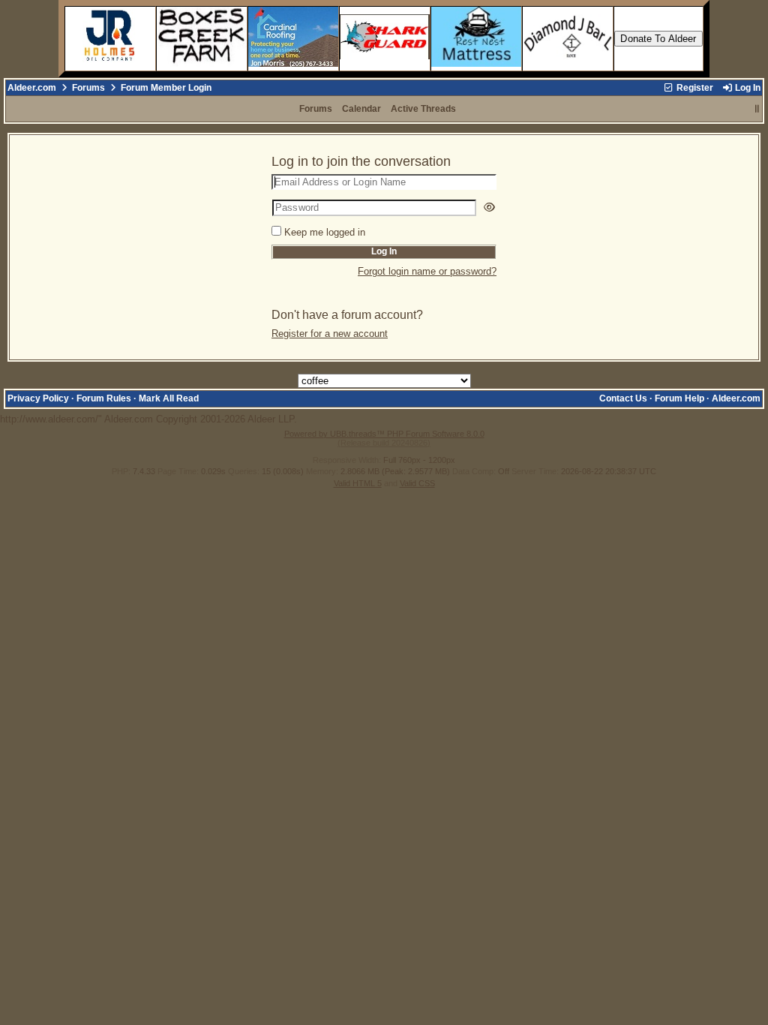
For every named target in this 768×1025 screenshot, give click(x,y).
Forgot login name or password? (427, 271)
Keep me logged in (324, 232)
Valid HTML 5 (358, 483)
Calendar (361, 109)
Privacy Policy (38, 398)
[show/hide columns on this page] (757, 109)
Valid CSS (417, 483)
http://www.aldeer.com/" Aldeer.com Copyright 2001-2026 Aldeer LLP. (380, 285)
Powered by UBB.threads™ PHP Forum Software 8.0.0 (384, 433)
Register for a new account (330, 333)
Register (693, 88)
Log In (746, 88)
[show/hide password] (489, 207)
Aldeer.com (32, 88)
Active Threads (423, 109)
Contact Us (623, 398)
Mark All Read (169, 398)
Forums (88, 88)
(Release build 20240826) (384, 442)
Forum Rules (103, 398)
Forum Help (679, 398)
